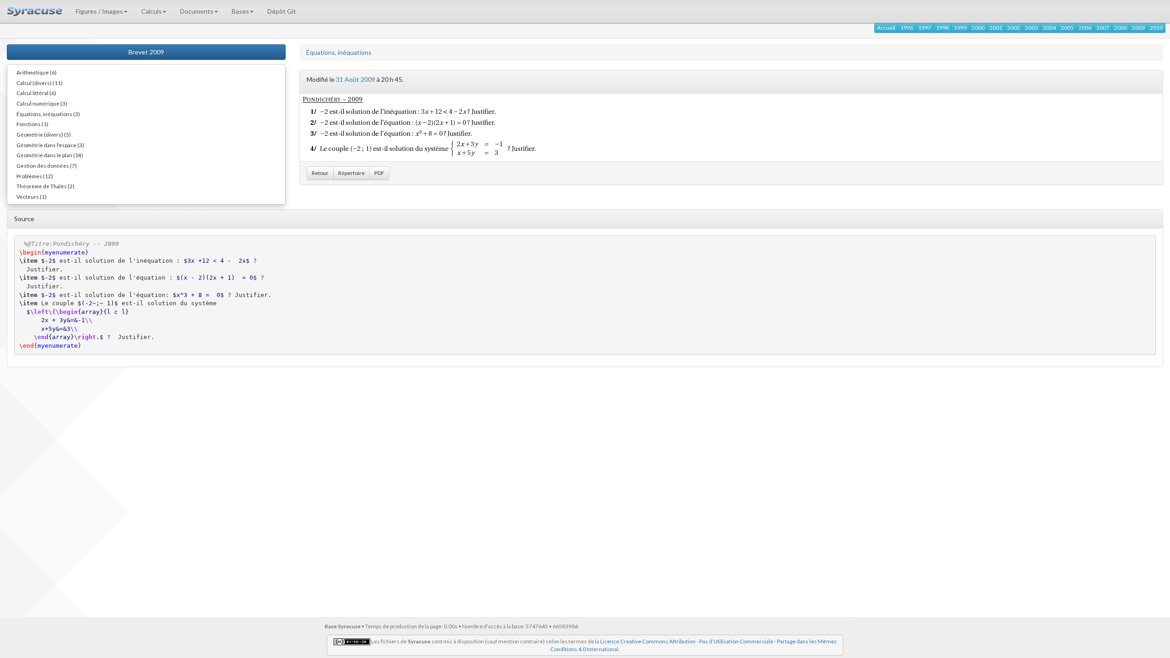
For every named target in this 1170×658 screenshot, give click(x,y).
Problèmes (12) (34, 176)
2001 (995, 27)
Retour (320, 173)
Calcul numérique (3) (41, 103)
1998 (942, 27)
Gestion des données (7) (46, 165)
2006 (1085, 27)
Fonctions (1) (32, 124)
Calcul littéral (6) (36, 93)
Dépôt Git (281, 11)
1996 (906, 27)
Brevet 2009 (146, 52)
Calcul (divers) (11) (39, 83)
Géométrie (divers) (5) (43, 134)
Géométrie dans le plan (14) (49, 155)
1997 (924, 27)
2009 (1138, 27)
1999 (960, 27)
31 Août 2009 (355, 79)
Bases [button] (240, 11)
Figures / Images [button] (99, 11)
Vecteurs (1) (31, 196)
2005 (1067, 27)
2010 (1156, 27)
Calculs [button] (151, 11)
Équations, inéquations (339, 52)
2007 (1102, 27)
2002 (1013, 27)
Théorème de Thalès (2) (45, 186)
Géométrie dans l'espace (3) (50, 145)
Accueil (886, 27)
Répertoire (351, 173)
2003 (1031, 27)
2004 (1049, 27)
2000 (978, 27)
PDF (379, 173)
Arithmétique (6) (36, 72)
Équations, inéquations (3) (48, 114)
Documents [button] (196, 11)
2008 (1120, 27)
